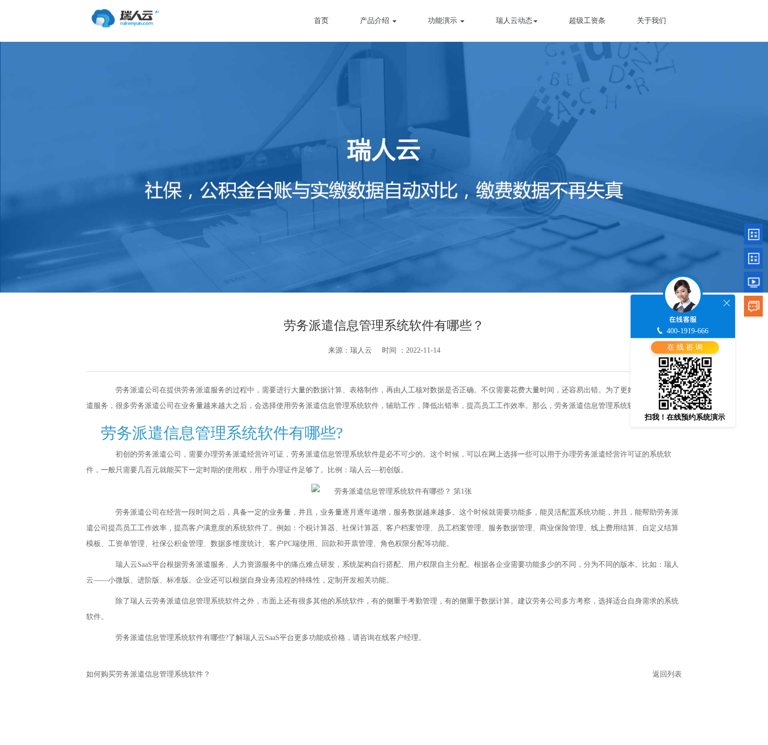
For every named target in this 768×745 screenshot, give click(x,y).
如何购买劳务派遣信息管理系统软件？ (148, 674)
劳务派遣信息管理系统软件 (335, 454)
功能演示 (443, 21)
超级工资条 (587, 21)
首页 (321, 21)
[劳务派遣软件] (125, 16)
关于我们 (651, 21)
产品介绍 (375, 21)
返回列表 (667, 674)
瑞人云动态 (514, 21)
